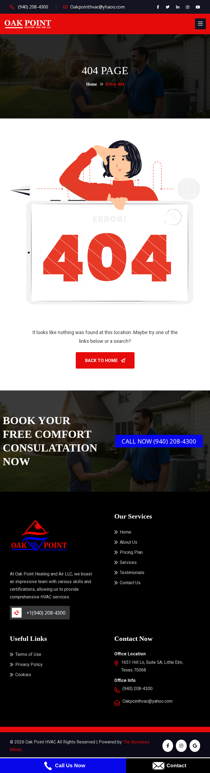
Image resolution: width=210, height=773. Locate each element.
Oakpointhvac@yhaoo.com (97, 7)
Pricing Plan (131, 552)
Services (128, 562)
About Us (128, 542)
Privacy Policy (29, 664)
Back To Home (102, 360)
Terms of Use (28, 654)
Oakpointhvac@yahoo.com (147, 701)
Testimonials (132, 572)
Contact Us (130, 582)
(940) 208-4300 (32, 7)
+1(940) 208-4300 (46, 612)
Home (91, 84)
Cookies (23, 674)
